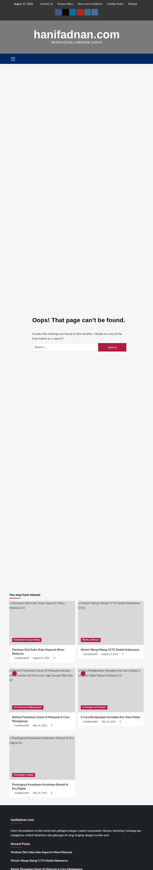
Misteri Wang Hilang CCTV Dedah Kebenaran (39, 860)
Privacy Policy (65, 4)
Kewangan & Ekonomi (94, 707)
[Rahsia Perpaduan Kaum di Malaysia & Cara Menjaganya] (42, 690)
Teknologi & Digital (23, 775)
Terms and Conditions (90, 4)
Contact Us (46, 4)
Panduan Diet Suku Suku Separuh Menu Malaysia (41, 852)
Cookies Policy (115, 4)
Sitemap (132, 4)
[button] (141, 58)
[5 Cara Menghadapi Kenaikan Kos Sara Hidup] (111, 690)
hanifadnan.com (77, 34)
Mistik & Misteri (90, 639)
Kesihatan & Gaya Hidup (27, 639)
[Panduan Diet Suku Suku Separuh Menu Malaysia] (42, 623)
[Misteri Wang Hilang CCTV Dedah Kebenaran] (111, 623)
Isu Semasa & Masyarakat (28, 707)
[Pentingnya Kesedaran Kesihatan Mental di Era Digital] (42, 758)
